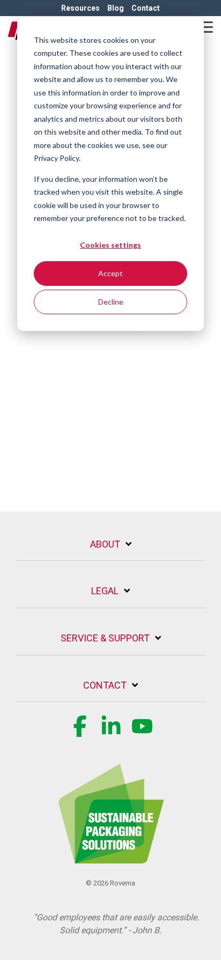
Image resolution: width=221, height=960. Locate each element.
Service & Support (105, 638)
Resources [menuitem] (80, 8)
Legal (105, 590)
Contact (105, 685)
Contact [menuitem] (145, 8)
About (105, 544)
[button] (205, 26)
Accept (110, 273)
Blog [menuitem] (115, 8)
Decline (110, 301)
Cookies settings (110, 244)
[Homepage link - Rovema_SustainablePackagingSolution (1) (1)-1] (110, 857)
